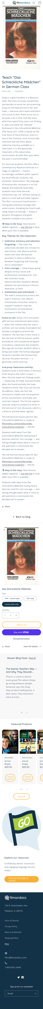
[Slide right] (27, 712)
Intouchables (9, 758)
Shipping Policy (12, 938)
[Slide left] (16, 712)
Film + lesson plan (12, 598)
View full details (31, 646)
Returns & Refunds (13, 932)
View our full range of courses (18, 879)
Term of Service (12, 920)
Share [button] (7, 506)
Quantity (5, 610)
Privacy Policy (11, 926)
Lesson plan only (12, 604)
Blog (7, 944)
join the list (26, 227)
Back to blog (23, 516)
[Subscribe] (35, 994)
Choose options (10, 777)
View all (32, 658)
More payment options (21, 638)
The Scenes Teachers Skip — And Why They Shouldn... (21, 670)
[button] (3, 3)
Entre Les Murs (27, 758)
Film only (30, 598)
